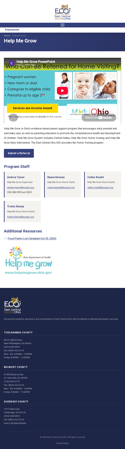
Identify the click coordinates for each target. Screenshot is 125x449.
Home (7, 35)
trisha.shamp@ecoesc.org (20, 217)
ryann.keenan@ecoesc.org (61, 187)
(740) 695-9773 (12, 381)
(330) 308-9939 (12, 347)
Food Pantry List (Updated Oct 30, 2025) (32, 238)
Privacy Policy (62, 443)
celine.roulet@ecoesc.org (100, 187)
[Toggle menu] (63, 25)
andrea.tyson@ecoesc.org (20, 187)
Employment (12, 29)
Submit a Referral (19, 153)
